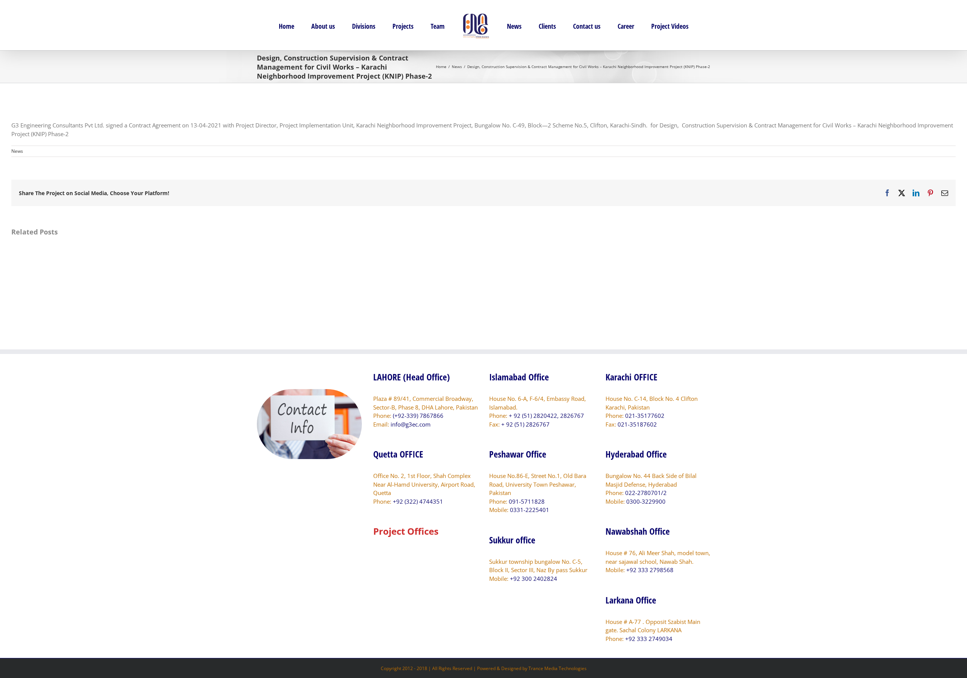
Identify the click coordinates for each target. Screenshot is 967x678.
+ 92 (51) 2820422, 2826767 (546, 415)
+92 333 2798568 (650, 570)
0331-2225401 (529, 510)
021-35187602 (637, 424)
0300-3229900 (646, 501)
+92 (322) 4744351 (418, 501)
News (17, 151)
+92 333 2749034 (648, 638)
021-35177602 (644, 415)
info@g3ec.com (411, 424)
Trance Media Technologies (557, 668)
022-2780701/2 (646, 492)
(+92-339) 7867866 (418, 415)
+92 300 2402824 (533, 578)
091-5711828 (527, 501)
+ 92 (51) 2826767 (525, 424)
